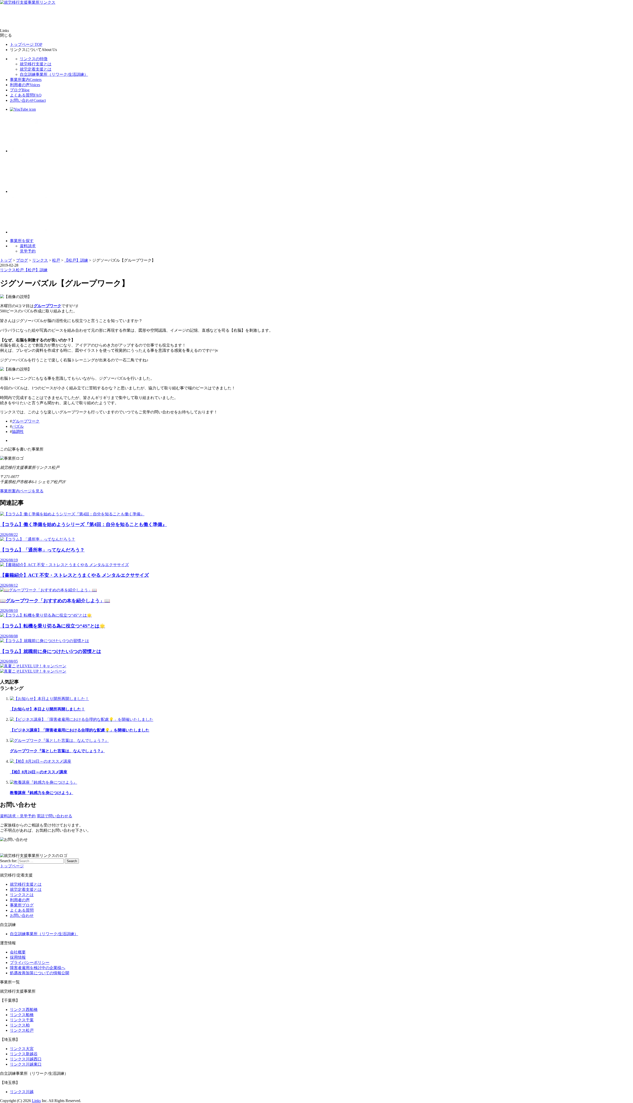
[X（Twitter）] (29, 151)
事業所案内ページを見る (22, 491)
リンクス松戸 (22, 1030)
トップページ (26, 44)
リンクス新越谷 (24, 1054)
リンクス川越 (22, 1092)
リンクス (8, 270)
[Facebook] (29, 191)
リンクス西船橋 (24, 1009)
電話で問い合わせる (54, 816)
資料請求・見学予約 (18, 816)
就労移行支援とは (35, 64)
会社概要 (18, 952)
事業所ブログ (22, 905)
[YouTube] (23, 109)
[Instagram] (29, 232)
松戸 (20, 270)
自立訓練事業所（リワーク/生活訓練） (54, 74)
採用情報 (18, 957)
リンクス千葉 (22, 1020)
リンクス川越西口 (26, 1059)
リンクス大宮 (22, 1049)
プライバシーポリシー (29, 962)
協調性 (18, 431)
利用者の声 (25, 85)
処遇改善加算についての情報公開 (39, 973)
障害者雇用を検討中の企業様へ (37, 968)
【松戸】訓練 (35, 270)
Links (36, 1101)
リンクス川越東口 (26, 1064)
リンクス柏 (20, 1025)
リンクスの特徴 (33, 59)
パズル (18, 426)
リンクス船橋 (22, 1015)
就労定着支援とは (35, 69)
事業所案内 (26, 79)
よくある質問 (26, 95)
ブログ (19, 90)
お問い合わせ (28, 100)
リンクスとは (22, 895)
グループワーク (26, 421)
